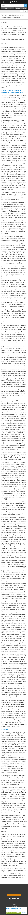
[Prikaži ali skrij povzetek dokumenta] (21, 11)
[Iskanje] (25, 5)
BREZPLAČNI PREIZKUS (14, 895)
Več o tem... (24, 912)
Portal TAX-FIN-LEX (14, 2)
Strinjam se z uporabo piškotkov (13, 912)
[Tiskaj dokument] (25, 11)
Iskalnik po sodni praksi (21, 8)
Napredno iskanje (7, 8)
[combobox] (12, 5)
